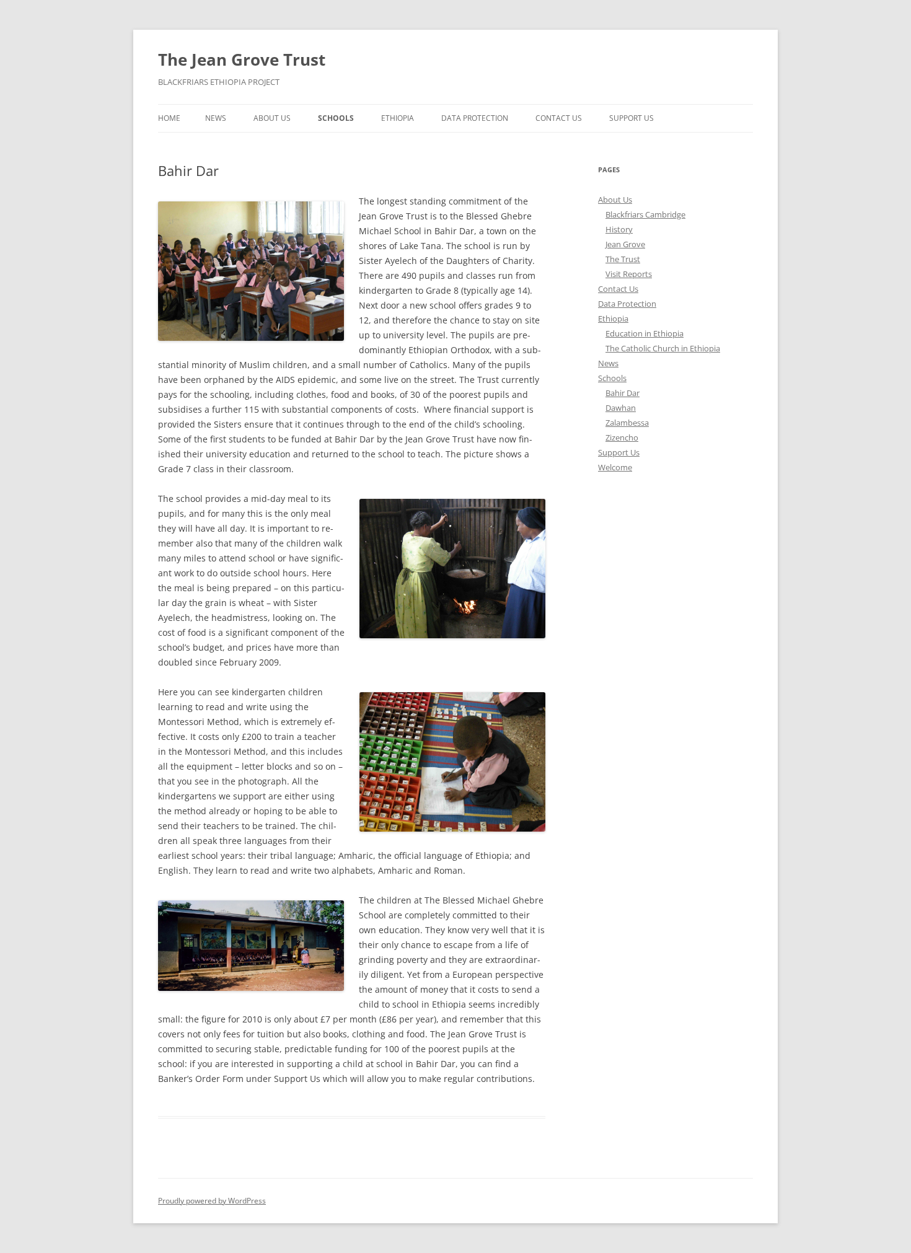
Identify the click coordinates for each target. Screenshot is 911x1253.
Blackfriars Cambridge (645, 214)
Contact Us (558, 118)
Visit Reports (628, 273)
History (619, 229)
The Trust (622, 259)
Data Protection (474, 118)
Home (169, 118)
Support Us (631, 118)
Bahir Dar (622, 392)
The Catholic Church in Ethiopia (662, 348)
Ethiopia (397, 118)
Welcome (615, 467)
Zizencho (621, 437)
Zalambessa (627, 422)
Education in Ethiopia (644, 333)
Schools (336, 118)
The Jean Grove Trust (241, 59)
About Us (272, 118)
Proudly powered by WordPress (212, 1200)
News (215, 118)
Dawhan (620, 407)
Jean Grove (625, 244)
